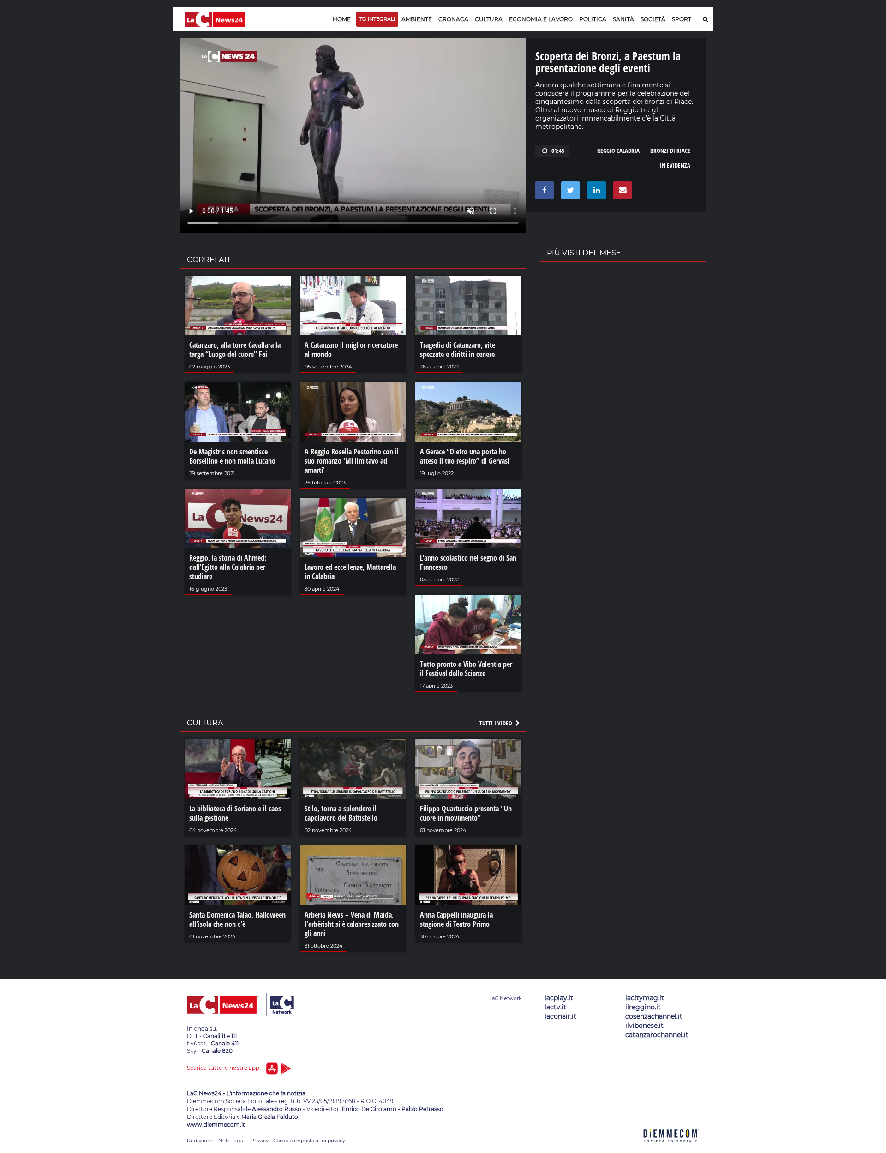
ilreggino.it (643, 1007)
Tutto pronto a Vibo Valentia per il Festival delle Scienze (466, 668)
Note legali (232, 1140)
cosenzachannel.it (653, 1016)
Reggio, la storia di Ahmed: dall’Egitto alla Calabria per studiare (227, 567)
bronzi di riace (670, 150)
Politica (592, 19)
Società (653, 19)
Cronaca (453, 19)
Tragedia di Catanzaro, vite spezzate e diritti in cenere (457, 349)
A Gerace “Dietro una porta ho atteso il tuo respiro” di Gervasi (464, 456)
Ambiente (416, 19)
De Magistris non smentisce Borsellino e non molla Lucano (232, 456)
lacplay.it (559, 998)
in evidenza (675, 165)
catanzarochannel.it (656, 1035)
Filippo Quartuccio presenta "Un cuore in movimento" (466, 813)
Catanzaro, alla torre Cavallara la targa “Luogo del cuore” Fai (235, 349)
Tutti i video (496, 723)
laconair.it (560, 1016)
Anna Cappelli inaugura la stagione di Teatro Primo (456, 919)
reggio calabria (618, 150)
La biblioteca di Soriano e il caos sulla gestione (235, 813)
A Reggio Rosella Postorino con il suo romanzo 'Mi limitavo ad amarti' (352, 461)
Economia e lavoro (541, 19)
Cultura (489, 19)
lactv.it (555, 1007)
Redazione (200, 1140)
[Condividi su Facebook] (543, 192)
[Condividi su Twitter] (569, 192)
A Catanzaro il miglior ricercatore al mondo (351, 349)
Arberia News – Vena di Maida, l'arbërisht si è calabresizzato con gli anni (352, 924)
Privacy (260, 1140)
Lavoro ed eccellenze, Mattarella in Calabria (350, 571)
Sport (681, 19)
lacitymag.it (644, 998)
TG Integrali (377, 19)
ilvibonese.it (644, 1025)
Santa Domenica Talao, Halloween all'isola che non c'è (237, 919)
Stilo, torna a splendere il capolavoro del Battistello (341, 813)
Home (342, 19)
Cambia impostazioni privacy (309, 1140)
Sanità (623, 19)
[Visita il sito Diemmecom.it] (671, 1147)
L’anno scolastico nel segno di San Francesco (468, 562)
